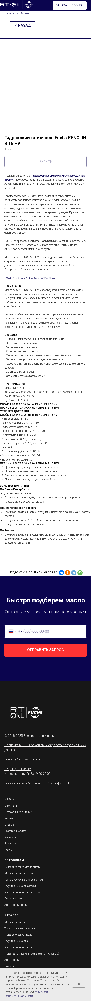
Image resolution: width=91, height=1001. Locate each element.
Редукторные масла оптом (20, 886)
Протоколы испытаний (18, 812)
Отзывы (9, 824)
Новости (9, 818)
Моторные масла (14, 922)
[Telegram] (73, 572)
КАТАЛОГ (11, 915)
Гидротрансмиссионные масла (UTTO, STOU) (31, 953)
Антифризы (11, 959)
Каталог (25, 13)
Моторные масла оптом (18, 873)
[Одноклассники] (67, 572)
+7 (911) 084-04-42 (17, 769)
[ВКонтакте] (61, 572)
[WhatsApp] (80, 572)
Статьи (8, 849)
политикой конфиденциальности (27, 993)
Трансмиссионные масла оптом (23, 879)
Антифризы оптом (15, 904)
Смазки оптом (13, 898)
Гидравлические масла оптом (22, 867)
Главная (9, 13)
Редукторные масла (16, 941)
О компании (11, 805)
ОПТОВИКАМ (14, 860)
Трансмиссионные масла (19, 928)
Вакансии (10, 843)
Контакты (10, 837)
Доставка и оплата (15, 831)
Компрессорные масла (18, 947)
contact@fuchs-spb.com (22, 759)
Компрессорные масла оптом (22, 892)
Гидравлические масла (18, 934)
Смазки (9, 966)
